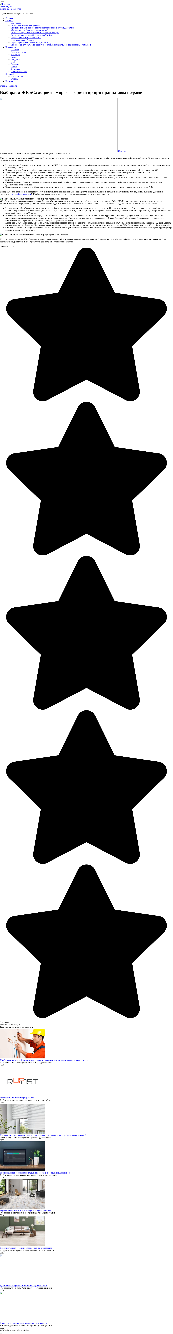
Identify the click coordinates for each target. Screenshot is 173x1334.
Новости (15, 49)
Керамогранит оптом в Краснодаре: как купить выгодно (26, 1210)
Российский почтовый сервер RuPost (17, 1098)
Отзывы (14, 79)
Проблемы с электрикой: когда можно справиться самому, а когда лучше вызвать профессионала (44, 1060)
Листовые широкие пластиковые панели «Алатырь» (35, 32)
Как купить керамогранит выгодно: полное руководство (26, 1248)
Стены (14, 67)
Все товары (16, 23)
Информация (11, 47)
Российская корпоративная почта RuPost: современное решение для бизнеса (35, 1173)
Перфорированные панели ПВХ (26, 37)
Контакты (9, 81)
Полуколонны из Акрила (22, 40)
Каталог (9, 20)
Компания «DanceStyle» (11, 9)
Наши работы (11, 74)
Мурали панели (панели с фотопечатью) (29, 30)
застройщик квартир (21, 194)
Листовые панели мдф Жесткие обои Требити (32, 35)
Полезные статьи (18, 52)
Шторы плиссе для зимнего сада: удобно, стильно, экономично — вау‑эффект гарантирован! (43, 1135)
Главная (9, 18)
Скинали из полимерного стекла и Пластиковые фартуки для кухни (42, 28)
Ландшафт (15, 59)
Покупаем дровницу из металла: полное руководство (24, 1323)
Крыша (14, 57)
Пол (13, 62)
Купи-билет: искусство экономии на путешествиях (23, 1285)
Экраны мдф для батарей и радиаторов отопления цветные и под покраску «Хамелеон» (51, 45)
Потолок (15, 64)
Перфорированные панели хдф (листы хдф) (31, 42)
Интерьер (15, 54)
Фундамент (16, 69)
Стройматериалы (19, 71)
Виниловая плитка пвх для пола (26, 25)
